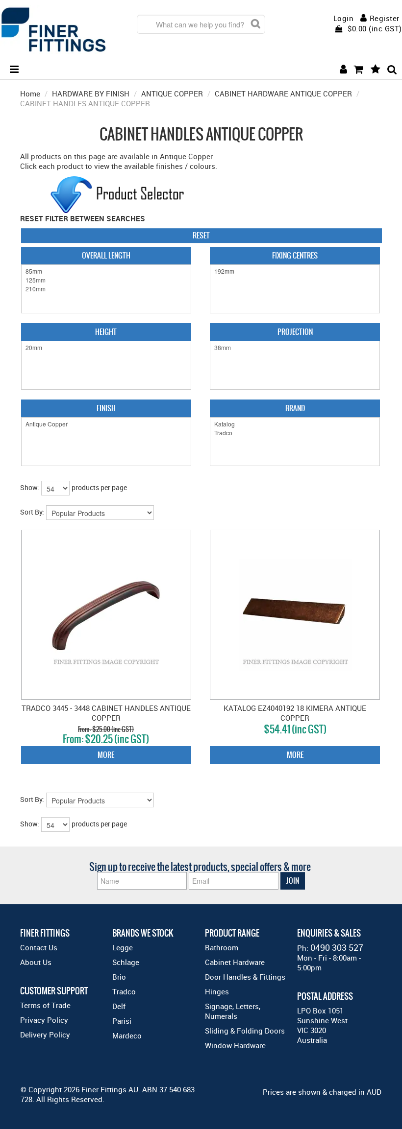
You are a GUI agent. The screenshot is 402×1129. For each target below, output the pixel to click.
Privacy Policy (44, 1020)
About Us (35, 962)
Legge (122, 947)
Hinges (217, 991)
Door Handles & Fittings (245, 977)
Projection (295, 331)
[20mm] (106, 347)
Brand (295, 408)
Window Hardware (235, 1045)
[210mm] (106, 288)
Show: (29, 487)
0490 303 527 (336, 947)
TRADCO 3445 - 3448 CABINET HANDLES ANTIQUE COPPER (106, 713)
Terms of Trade (45, 1005)
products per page (99, 487)
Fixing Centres (295, 255)
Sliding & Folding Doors (245, 1030)
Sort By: (32, 512)
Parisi (121, 1021)
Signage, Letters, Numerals (232, 1011)
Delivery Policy (45, 1034)
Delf (119, 1006)
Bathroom (221, 947)
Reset (201, 235)
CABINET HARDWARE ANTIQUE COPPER (283, 93)
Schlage (125, 962)
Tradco (124, 991)
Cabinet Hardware (235, 962)
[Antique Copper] (106, 424)
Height (106, 331)
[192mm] (295, 271)
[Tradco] (295, 432)
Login (343, 18)
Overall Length (106, 255)
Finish (106, 408)
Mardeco (127, 1035)
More (106, 754)
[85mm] (106, 271)
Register (385, 18)
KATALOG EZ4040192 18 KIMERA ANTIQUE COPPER (295, 713)
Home (30, 93)
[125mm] (106, 280)
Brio (119, 977)
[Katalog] (295, 424)
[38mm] (295, 347)
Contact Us (38, 947)
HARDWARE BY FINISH (90, 93)
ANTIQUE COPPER (172, 93)
